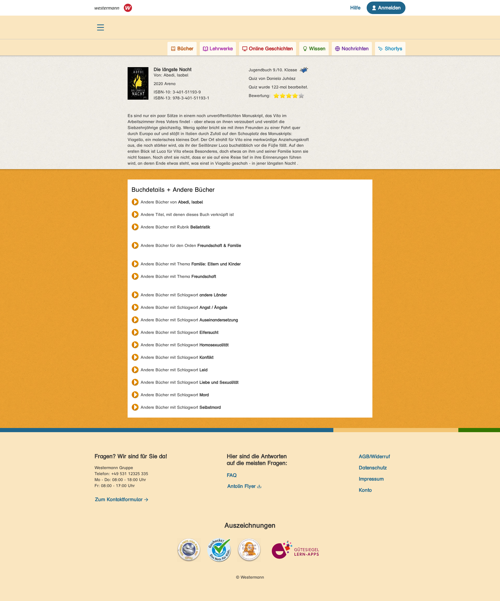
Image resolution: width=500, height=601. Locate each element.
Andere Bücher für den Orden (191, 245)
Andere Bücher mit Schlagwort (184, 294)
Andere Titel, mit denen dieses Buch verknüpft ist (187, 214)
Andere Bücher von (172, 202)
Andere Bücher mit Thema (191, 263)
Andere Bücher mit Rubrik (175, 227)
